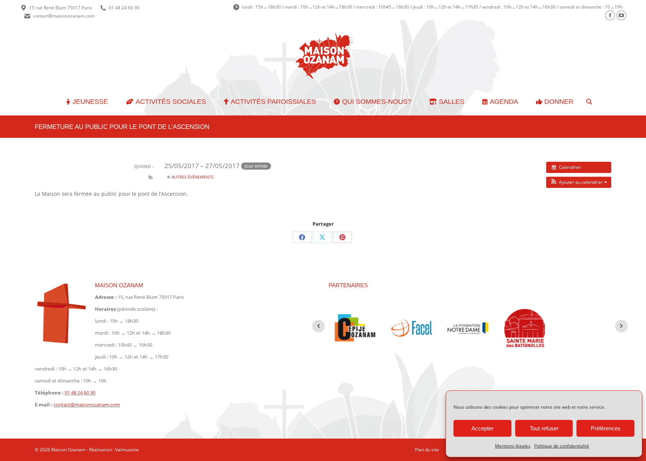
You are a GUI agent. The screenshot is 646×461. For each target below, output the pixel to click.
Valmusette (127, 449)
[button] (579, 182)
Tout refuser (544, 428)
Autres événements (191, 177)
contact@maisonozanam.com (64, 16)
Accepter (482, 428)
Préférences (606, 428)
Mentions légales (512, 446)
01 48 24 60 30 (124, 7)
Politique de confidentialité (561, 446)
